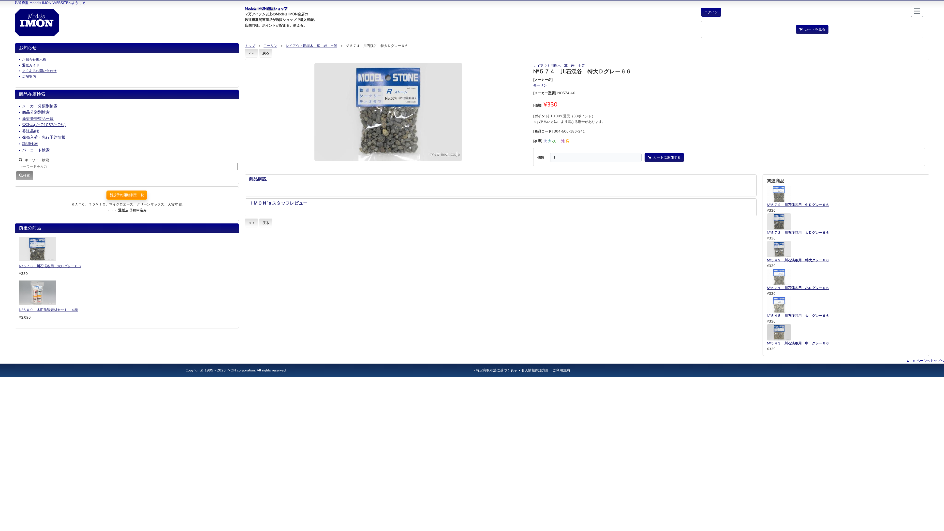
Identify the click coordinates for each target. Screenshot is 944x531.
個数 (540, 157)
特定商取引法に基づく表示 (496, 370)
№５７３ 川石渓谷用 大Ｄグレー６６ (50, 266)
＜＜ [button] (251, 53)
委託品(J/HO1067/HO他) (44, 125)
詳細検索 (30, 144)
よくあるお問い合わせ (39, 70)
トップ (250, 45)
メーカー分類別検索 (40, 106)
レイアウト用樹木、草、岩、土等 (311, 45)
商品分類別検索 (36, 112)
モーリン (270, 45)
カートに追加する (666, 157)
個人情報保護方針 (535, 370)
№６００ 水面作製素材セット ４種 (48, 309)
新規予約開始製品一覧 (127, 194)
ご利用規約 (561, 370)
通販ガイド (30, 65)
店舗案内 (29, 76)
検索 (26, 175)
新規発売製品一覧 (38, 118)
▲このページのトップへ (925, 360)
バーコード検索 (36, 150)
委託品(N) (30, 131)
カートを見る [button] (814, 29)
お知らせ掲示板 (34, 59)
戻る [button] (265, 53)
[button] (711, 12)
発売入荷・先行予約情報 (43, 137)
